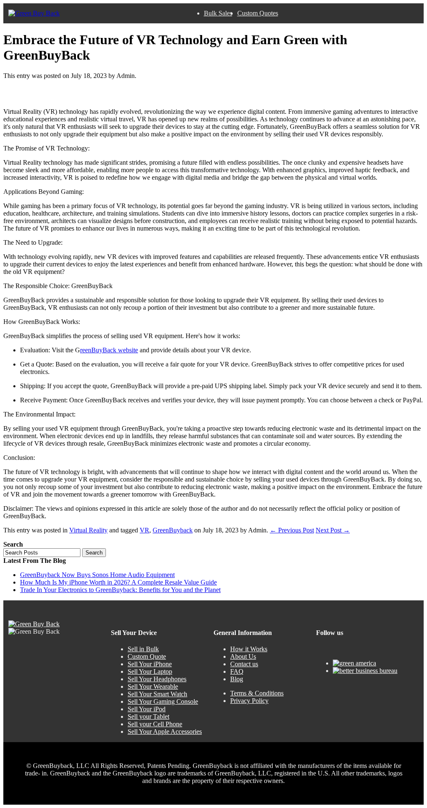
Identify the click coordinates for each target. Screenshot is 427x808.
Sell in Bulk (143, 648)
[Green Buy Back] (34, 13)
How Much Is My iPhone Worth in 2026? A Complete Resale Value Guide (118, 582)
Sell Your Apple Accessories (165, 731)
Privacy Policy (249, 700)
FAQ (237, 671)
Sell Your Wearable (153, 686)
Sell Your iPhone (150, 663)
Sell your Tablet (148, 716)
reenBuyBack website (109, 350)
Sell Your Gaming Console (163, 701)
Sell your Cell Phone (155, 724)
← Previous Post (292, 530)
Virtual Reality (88, 530)
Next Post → (333, 530)
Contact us (244, 663)
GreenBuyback (173, 530)
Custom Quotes (257, 13)
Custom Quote (147, 656)
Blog (236, 679)
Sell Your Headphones (157, 679)
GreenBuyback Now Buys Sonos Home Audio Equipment (97, 574)
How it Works (248, 648)
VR (144, 530)
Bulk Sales (218, 13)
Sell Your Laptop (150, 671)
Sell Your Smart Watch (157, 694)
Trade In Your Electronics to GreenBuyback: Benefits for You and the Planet (120, 589)
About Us (243, 656)
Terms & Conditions (257, 693)
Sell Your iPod (147, 709)
